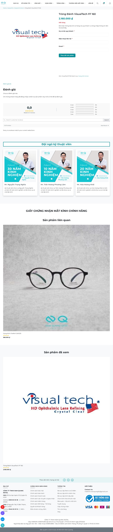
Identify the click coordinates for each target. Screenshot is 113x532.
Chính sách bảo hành (37, 493)
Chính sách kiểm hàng (37, 501)
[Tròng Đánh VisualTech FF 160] (56, 410)
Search (106, 120)
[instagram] (68, 480)
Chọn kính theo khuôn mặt (66, 498)
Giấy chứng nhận (63, 506)
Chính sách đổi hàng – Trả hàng (40, 504)
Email (61, 46)
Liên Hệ (90, 3)
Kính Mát (37, 3)
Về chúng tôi (25, 3)
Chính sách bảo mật (37, 490)
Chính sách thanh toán (37, 496)
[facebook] (64, 480)
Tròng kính (60, 3)
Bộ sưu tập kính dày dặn (65, 496)
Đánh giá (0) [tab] (7, 84)
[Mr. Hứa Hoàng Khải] (93, 172)
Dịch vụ (16, 3)
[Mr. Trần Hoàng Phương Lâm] (56, 172)
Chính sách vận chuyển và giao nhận (42, 498)
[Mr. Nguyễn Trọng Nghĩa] (20, 172)
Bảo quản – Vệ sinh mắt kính (66, 501)
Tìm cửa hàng (62, 509)
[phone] (2, 525)
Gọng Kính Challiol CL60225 (12, 333)
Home (5, 8)
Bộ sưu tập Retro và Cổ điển (66, 490)
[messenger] (2, 513)
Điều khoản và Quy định (38, 509)
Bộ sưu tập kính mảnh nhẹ (66, 493)
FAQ (58, 512)
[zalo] (2, 519)
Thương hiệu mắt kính (76, 3)
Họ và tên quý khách (66, 31)
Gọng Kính (48, 3)
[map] (2, 507)
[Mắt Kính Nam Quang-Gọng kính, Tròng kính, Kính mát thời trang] (3, 3)
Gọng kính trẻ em (19, 8)
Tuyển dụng (61, 504)
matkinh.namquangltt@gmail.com (96, 491)
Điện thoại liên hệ (65, 39)
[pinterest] (72, 480)
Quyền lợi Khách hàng (37, 506)
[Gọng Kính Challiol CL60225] (56, 278)
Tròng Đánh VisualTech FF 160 (13, 465)
